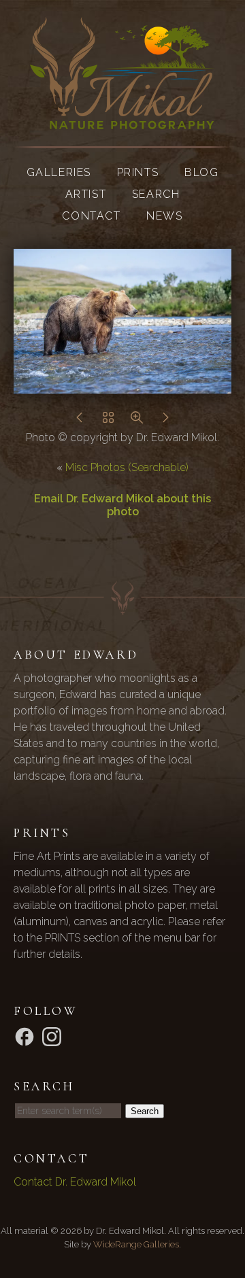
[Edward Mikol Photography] (122, 120)
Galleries (59, 172)
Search (156, 194)
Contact (91, 215)
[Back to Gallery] (108, 421)
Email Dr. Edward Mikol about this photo (122, 505)
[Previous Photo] (79, 421)
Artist (86, 194)
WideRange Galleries (136, 1244)
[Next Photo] (165, 421)
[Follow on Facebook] (26, 1036)
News (164, 215)
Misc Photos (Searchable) (127, 467)
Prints (138, 172)
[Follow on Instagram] (53, 1036)
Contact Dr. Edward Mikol (75, 1181)
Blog (201, 172)
